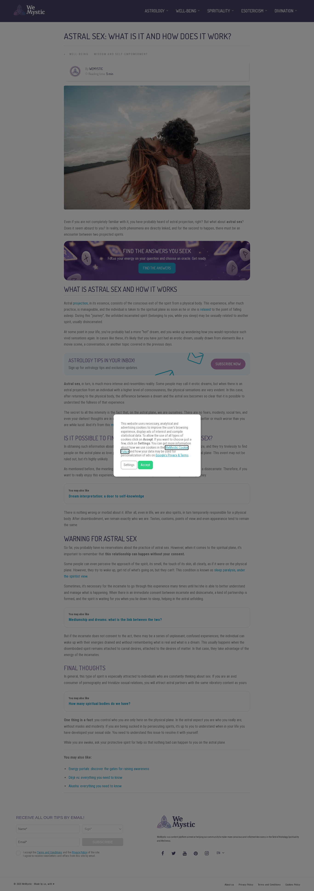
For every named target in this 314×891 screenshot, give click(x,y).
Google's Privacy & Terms (172, 455)
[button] (129, 465)
